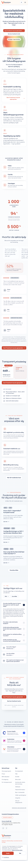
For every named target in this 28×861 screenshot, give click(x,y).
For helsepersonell (7, 782)
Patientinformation (20, 789)
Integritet (17, 798)
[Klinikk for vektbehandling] (6, 2)
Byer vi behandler (20, 792)
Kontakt (17, 776)
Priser (3, 774)
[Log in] (21, 2)
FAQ (16, 774)
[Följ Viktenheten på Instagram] (3, 828)
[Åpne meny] (25, 2)
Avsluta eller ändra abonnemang (20, 783)
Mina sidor (18, 779)
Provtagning (5, 779)
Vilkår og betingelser (20, 795)
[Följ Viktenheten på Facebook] (6, 828)
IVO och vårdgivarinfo (18, 801)
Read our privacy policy (17, 850)
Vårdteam (17, 786)
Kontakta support (7, 817)
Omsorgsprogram (6, 771)
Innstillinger (6, 857)
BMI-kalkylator (5, 776)
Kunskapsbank (19, 771)
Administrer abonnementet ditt (19, 807)
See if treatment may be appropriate (13, 98)
